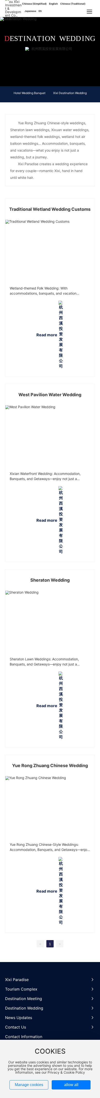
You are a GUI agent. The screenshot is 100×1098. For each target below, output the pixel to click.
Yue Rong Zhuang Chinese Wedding (50, 765)
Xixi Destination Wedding (70, 93)
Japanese (30, 11)
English (53, 3)
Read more (46, 334)
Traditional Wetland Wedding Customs (50, 209)
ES (40, 11)
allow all (71, 1085)
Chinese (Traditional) (72, 3)
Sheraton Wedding (50, 580)
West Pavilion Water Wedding (49, 394)
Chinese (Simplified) (34, 3)
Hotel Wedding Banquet (29, 93)
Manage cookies (29, 1085)
